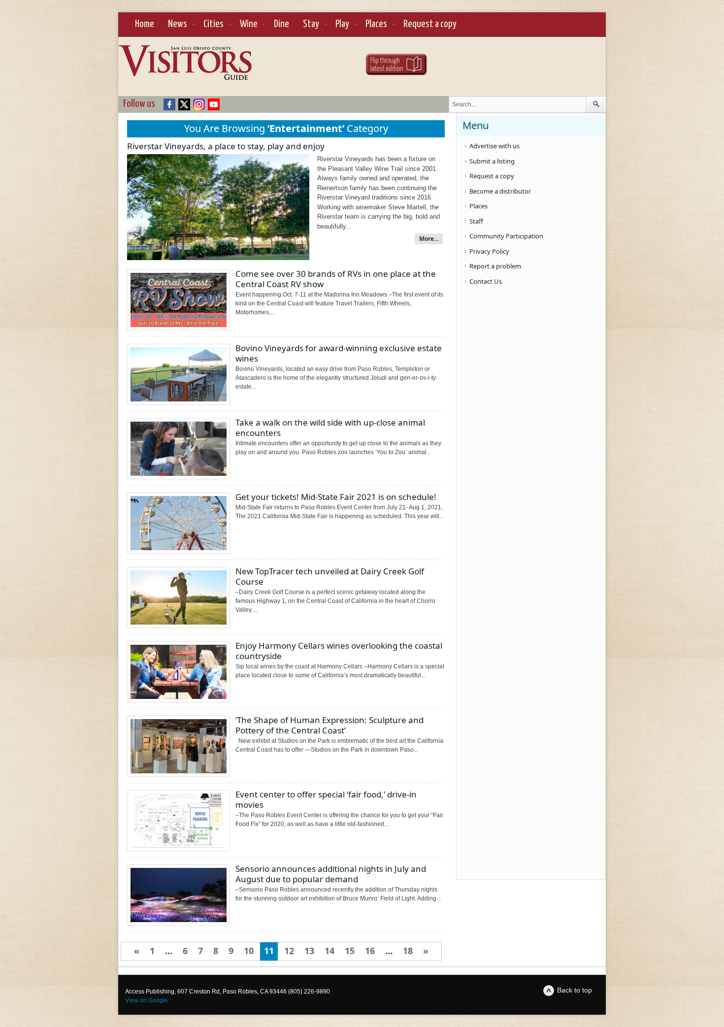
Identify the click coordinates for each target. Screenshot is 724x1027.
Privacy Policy (489, 251)
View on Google (146, 1000)
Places (376, 24)
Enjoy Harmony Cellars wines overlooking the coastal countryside (338, 651)
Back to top (574, 990)
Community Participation (506, 236)
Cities (213, 24)
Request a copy (430, 24)
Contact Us (485, 281)
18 (408, 951)
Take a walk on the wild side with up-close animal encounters (330, 427)
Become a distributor (500, 191)
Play (342, 24)
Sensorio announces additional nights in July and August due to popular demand (330, 874)
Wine (249, 24)
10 (249, 951)
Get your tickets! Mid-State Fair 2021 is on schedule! (335, 496)
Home (144, 24)
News (177, 24)
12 (289, 951)
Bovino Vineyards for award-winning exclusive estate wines (338, 353)
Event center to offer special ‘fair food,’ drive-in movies (326, 799)
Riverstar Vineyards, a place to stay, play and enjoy (226, 146)
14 (329, 951)
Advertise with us (494, 145)
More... (428, 238)
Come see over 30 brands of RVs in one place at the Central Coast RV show (335, 279)
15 (350, 951)
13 (309, 951)
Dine (281, 24)
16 (370, 951)
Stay (311, 24)
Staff (476, 221)
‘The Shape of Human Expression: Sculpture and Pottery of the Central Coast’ (329, 725)
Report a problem (495, 266)
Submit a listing (492, 161)
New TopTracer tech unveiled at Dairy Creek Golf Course (329, 576)
